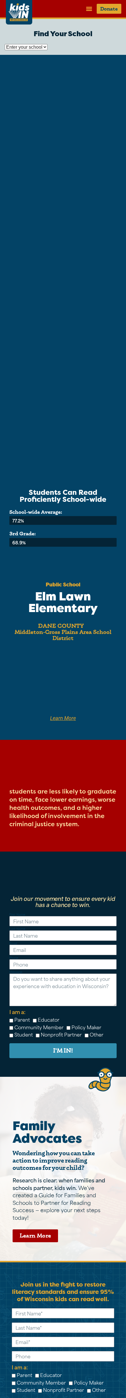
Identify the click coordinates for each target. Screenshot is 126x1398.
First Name (17, 914)
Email (13, 943)
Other (96, 1034)
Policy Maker (86, 1027)
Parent (22, 1019)
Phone (13, 958)
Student (23, 1034)
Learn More (63, 718)
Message (15, 972)
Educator (48, 1019)
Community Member (39, 1027)
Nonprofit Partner (61, 1034)
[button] (89, 8)
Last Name (17, 929)
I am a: (17, 1012)
